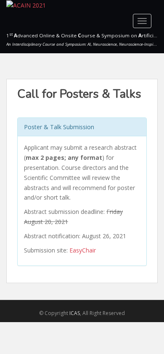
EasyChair (82, 250)
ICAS (74, 313)
